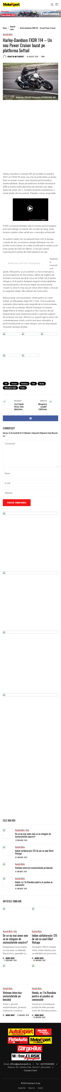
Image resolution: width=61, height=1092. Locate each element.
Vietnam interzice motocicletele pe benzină (34, 868)
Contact (40, 1088)
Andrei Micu (10, 958)
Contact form (30, 1070)
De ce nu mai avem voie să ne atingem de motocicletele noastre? (33, 835)
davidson (24, 383)
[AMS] (43, 1032)
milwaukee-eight (10, 387)
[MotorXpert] (40, 1040)
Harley (41, 383)
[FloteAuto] (18, 1040)
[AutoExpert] (21, 1032)
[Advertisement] (30, 138)
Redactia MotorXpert (16, 57)
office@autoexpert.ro (20, 1064)
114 (6, 383)
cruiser (14, 383)
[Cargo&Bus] (29, 1048)
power (23, 387)
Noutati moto (12, 28)
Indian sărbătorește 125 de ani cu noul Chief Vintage (34, 852)
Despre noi (22, 1088)
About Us (31, 1088)
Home (5, 28)
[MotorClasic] (26, 1056)
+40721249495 (47, 1064)
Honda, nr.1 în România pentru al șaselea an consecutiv (33, 883)
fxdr (33, 383)
